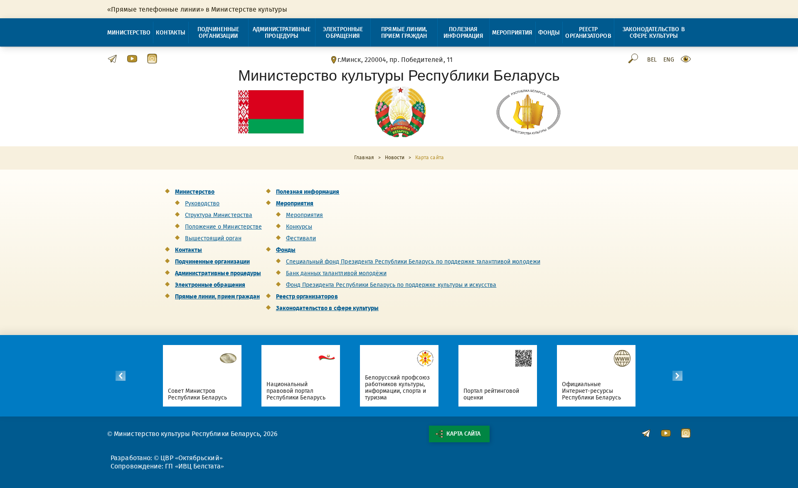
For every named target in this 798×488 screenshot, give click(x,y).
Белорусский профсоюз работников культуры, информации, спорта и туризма (397, 387)
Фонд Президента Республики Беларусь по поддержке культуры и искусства (391, 284)
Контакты (170, 32)
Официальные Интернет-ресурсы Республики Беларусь (591, 391)
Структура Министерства (218, 215)
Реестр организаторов (588, 32)
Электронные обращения (343, 32)
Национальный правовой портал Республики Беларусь (296, 391)
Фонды (549, 32)
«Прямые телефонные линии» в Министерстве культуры (197, 9)
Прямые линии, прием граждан (404, 32)
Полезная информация (463, 32)
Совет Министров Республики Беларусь (197, 394)
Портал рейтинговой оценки (491, 394)
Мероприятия (512, 32)
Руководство (202, 203)
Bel (652, 60)
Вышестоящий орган (213, 238)
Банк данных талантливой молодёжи (336, 273)
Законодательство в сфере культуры (654, 32)
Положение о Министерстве (223, 226)
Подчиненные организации (218, 32)
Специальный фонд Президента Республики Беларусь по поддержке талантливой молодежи (413, 261)
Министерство (128, 32)
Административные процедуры (282, 32)
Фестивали (301, 238)
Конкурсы (299, 226)
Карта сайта (463, 433)
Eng (668, 60)
